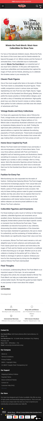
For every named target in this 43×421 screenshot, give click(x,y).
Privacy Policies (6, 359)
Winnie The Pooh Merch (15, 64)
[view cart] (40, 6)
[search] (37, 6)
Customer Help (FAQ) (7, 385)
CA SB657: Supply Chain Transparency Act (14, 365)
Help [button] (39, 418)
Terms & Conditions (7, 357)
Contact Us (4, 382)
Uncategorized (6, 294)
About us (4, 354)
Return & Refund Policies (9, 380)
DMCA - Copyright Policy (8, 362)
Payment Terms (6, 377)
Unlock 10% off (4, 412)
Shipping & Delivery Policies (9, 374)
